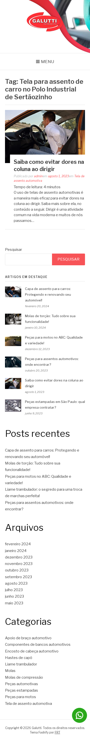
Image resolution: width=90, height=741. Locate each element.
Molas (10, 670)
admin (38, 176)
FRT (57, 732)
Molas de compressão (24, 677)
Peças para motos (20, 697)
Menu (47, 61)
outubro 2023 (16, 570)
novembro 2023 (18, 563)
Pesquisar (13, 249)
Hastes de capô (18, 657)
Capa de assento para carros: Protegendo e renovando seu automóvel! (48, 294)
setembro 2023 (18, 577)
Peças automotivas (21, 684)
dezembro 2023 (18, 557)
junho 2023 (14, 596)
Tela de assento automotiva (28, 703)
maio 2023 (14, 603)
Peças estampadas (21, 690)
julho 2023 (14, 590)
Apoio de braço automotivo (28, 638)
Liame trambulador (21, 664)
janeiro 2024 (15, 551)
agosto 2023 (16, 583)
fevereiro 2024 (18, 544)
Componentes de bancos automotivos (37, 644)
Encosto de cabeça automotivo (31, 651)
